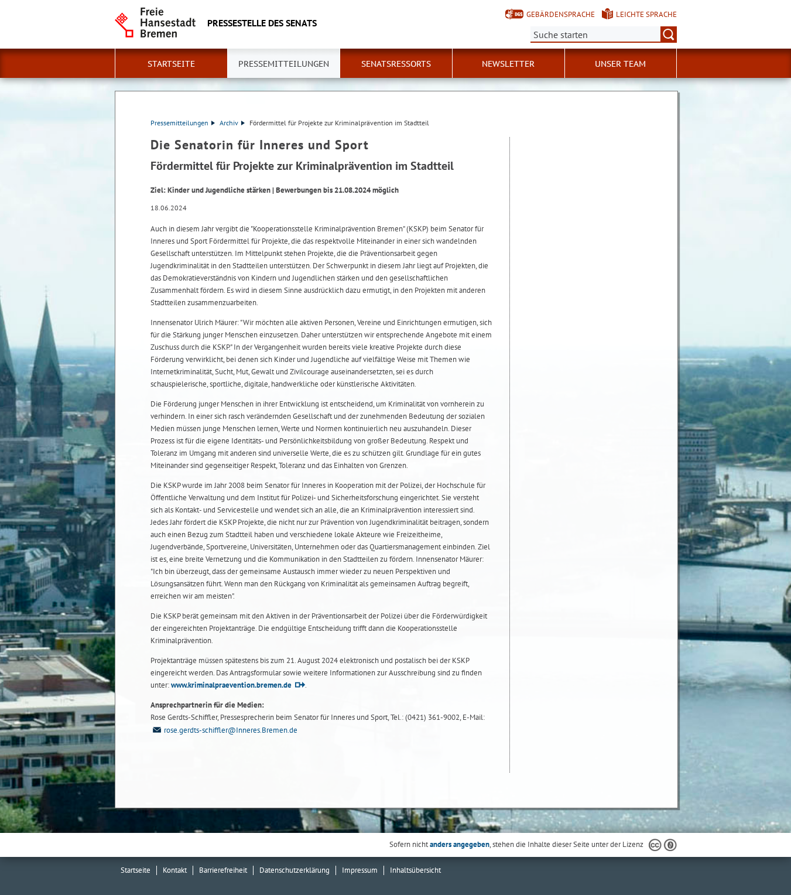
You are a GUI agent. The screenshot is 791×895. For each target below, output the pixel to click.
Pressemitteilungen (179, 122)
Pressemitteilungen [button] (283, 64)
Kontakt (175, 870)
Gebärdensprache (560, 14)
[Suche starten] (668, 34)
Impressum (360, 870)
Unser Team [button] (620, 64)
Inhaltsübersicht (415, 870)
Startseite (171, 64)
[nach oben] (754, 858)
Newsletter (508, 64)
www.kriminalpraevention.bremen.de (231, 685)
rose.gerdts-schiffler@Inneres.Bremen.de (230, 730)
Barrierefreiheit (223, 870)
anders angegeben (459, 844)
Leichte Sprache (646, 14)
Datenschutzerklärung (294, 870)
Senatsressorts (396, 64)
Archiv (229, 122)
